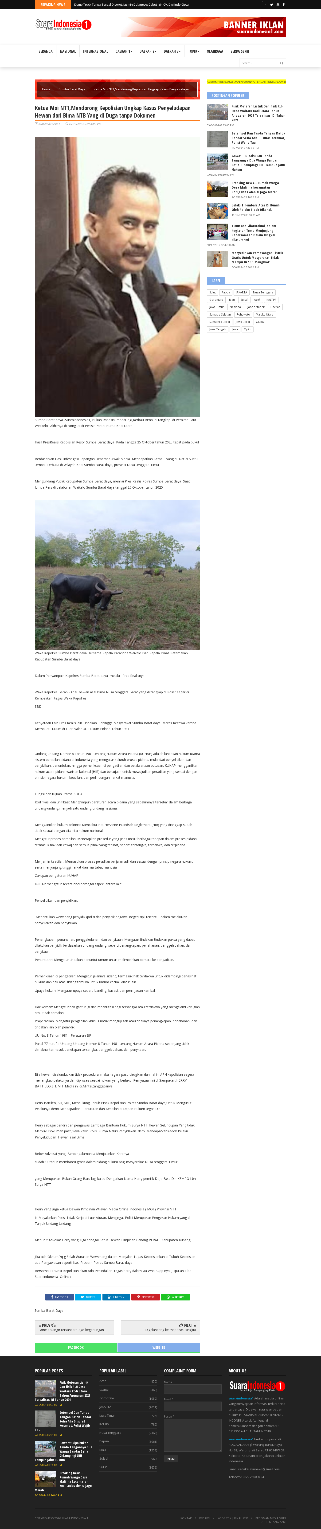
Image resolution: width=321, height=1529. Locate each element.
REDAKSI (204, 1518)
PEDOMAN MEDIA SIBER (270, 1518)
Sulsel (244, 300)
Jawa (235, 329)
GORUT (261, 322)
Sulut (212, 292)
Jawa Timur (216, 307)
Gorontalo (216, 300)
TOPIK (192, 51)
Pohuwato (243, 314)
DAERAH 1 (122, 51)
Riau (232, 300)
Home (46, 89)
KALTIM (271, 300)
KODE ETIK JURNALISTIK (233, 1518)
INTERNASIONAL (95, 51)
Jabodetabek (256, 307)
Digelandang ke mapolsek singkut (170, 1330)
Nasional (236, 307)
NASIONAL (68, 51)
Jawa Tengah (217, 329)
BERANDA (46, 51)
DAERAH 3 (171, 51)
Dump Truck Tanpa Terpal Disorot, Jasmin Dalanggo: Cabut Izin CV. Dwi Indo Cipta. (131, 4)
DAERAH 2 (147, 51)
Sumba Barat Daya (72, 89)
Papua (226, 292)
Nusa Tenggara (263, 292)
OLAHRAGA (215, 51)
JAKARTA (241, 292)
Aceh (257, 300)
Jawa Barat (243, 322)
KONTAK (186, 1518)
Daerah (275, 307)
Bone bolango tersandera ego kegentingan (71, 1330)
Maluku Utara (265, 314)
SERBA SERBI (240, 51)
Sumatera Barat (219, 322)
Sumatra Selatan (220, 314)
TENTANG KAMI (276, 1522)
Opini (247, 329)
